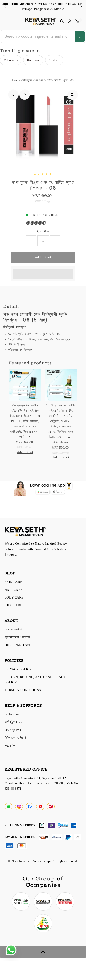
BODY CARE (14, 597)
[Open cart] (77, 21)
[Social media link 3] (65, 901)
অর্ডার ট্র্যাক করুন (14, 722)
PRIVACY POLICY (18, 669)
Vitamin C (11, 60)
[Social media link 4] (43, 923)
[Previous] (5, 6)
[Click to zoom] (72, 95)
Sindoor (54, 60)
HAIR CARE (13, 589)
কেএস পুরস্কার (13, 730)
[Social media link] (8, 806)
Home (16, 80)
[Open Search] (62, 21)
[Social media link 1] (21, 901)
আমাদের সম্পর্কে (13, 629)
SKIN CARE (13, 582)
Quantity (43, 231)
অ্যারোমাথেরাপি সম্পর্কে (17, 637)
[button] (36, 223)
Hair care (33, 60)
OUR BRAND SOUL (19, 645)
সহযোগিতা (10, 745)
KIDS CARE (13, 605)
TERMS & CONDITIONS (23, 690)
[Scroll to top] (43, 952)
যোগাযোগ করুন (13, 714)
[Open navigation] (10, 21)
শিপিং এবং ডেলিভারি (16, 738)
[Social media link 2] (43, 901)
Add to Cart (43, 257)
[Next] (81, 6)
